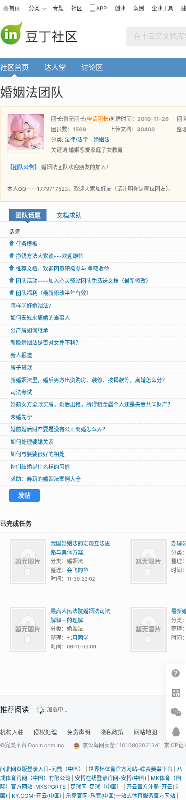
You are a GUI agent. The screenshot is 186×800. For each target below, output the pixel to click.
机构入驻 (11, 731)
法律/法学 (76, 139)
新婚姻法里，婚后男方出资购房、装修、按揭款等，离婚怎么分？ (88, 380)
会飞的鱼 (77, 570)
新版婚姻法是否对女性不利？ (45, 342)
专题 (58, 8)
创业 (120, 8)
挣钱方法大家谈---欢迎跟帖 (50, 256)
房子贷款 (21, 367)
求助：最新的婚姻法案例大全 (45, 479)
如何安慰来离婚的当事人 (40, 317)
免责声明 (78, 731)
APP (101, 8)
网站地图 (145, 731)
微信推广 (176, 712)
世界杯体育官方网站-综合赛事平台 (130, 769)
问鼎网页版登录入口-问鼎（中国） (42, 769)
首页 (14, 8)
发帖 (24, 495)
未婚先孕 (21, 417)
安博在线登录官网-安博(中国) (110, 778)
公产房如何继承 (29, 330)
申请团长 (97, 119)
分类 (34, 8)
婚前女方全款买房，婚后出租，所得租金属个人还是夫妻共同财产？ (91, 404)
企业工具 (162, 8)
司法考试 (21, 392)
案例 (138, 8)
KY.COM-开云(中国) (36, 795)
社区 (76, 8)
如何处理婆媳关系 (32, 442)
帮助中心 (176, 673)
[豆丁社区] (44, 34)
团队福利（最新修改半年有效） (54, 293)
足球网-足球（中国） (96, 786)
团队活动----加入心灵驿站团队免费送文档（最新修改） (83, 280)
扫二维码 (176, 693)
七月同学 (77, 637)
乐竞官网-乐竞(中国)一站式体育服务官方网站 (120, 795)
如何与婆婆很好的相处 (37, 454)
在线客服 (176, 731)
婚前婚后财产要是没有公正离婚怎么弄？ (59, 429)
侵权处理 (45, 731)
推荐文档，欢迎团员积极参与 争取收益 (62, 268)
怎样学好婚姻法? (30, 305)
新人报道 (21, 355)
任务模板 (26, 243)
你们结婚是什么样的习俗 (40, 466)
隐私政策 (112, 731)
